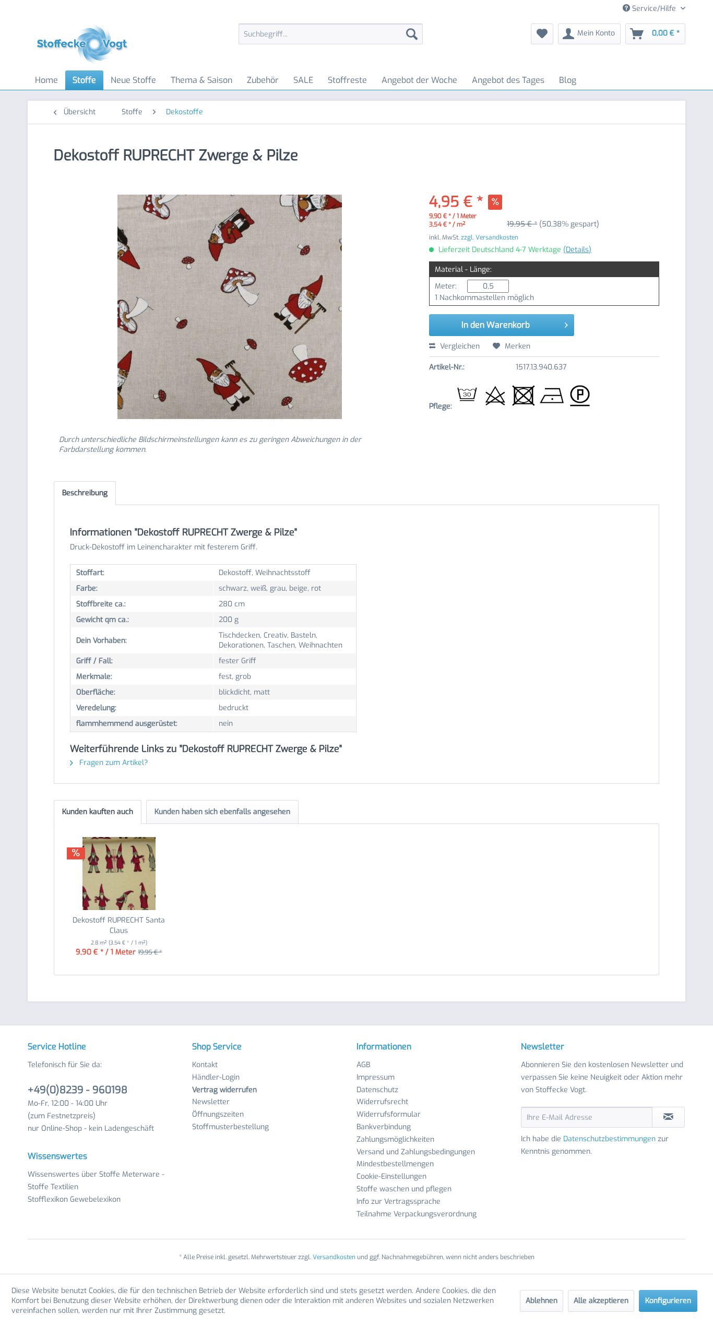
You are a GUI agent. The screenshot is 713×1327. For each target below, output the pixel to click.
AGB (363, 1065)
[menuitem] (331, 33)
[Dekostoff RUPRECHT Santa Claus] (119, 873)
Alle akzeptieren (601, 1301)
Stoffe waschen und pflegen (403, 1189)
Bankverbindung (383, 1127)
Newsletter (211, 1102)
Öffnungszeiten (218, 1114)
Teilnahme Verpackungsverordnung (416, 1214)
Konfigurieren (668, 1301)
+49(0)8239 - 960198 (77, 1089)
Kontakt (205, 1065)
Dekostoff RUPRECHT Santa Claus (119, 925)
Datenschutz (377, 1090)
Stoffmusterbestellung (230, 1127)
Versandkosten (334, 1257)
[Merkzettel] (542, 33)
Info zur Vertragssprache (398, 1201)
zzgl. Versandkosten (489, 237)
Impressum (375, 1077)
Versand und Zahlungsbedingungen (415, 1152)
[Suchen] (412, 33)
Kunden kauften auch (97, 812)
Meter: (446, 286)
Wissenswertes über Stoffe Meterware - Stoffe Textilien (96, 1180)
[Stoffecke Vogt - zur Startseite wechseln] (85, 44)
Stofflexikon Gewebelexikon (74, 1199)
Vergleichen (459, 346)
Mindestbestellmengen (395, 1164)
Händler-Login (216, 1077)
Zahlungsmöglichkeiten (395, 1139)
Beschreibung (85, 493)
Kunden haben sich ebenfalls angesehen (222, 812)
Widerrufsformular (388, 1114)
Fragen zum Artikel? (112, 763)
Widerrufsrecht (382, 1102)
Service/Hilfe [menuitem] (654, 9)
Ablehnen (541, 1301)
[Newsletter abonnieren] (668, 1117)
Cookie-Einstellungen (391, 1176)
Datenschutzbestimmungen (609, 1139)
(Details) (577, 250)
